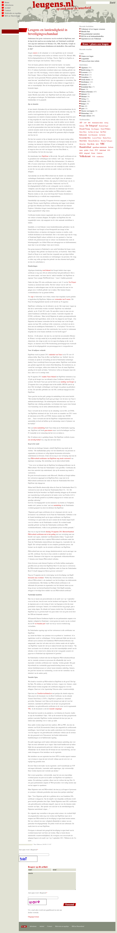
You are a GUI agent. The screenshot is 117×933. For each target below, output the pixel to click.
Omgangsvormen (33, 917)
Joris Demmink (93, 135)
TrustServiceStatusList (44, 693)
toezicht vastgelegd (55, 709)
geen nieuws (48, 430)
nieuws (35, 53)
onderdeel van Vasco (55, 354)
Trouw (93, 153)
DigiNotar (45, 156)
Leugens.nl (53, 4)
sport (82, 108)
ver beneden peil (40, 623)
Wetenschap (85, 113)
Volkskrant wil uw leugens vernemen (93, 29)
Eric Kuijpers (95, 129)
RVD (81, 153)
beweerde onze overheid (36, 578)
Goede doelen (85, 79)
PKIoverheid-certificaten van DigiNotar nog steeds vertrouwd (51, 458)
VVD (93, 157)
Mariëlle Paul (85, 31)
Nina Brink (90, 144)
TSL (29, 709)
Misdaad (83, 96)
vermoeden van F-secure (62, 299)
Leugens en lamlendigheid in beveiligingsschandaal (47, 32)
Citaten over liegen (87, 56)
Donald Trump (84, 129)
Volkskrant (84, 156)
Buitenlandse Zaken (97, 123)
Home (7, 2)
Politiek (83, 101)
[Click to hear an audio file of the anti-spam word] (48, 859)
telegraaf (87, 153)
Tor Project (72, 282)
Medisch (83, 94)
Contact (8, 10)
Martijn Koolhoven (93, 141)
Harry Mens (83, 132)
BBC (89, 123)
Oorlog (83, 99)
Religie (83, 104)
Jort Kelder (102, 135)
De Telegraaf (91, 125)
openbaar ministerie (100, 147)
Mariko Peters (107, 138)
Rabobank (103, 150)
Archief (7, 8)
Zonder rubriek (86, 116)
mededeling (57, 505)
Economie (84, 72)
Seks (82, 106)
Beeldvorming (85, 70)
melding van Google (67, 382)
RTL (109, 150)
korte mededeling (39, 428)
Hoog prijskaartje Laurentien (90, 34)
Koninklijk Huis (86, 87)
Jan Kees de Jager (93, 132)
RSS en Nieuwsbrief (12, 16)
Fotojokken (84, 77)
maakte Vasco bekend (49, 376)
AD (80, 122)
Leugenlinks (85, 58)
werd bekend (46, 270)
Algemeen (84, 67)
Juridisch (84, 84)
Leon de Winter (96, 138)
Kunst (83, 89)
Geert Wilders (105, 129)
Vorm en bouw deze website (90, 61)
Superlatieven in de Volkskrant (91, 39)
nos (97, 144)
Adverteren (9, 5)
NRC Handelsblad (92, 145)
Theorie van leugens (87, 111)
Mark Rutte (83, 141)
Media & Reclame (87, 92)
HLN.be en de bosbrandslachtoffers (92, 36)
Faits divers (85, 75)
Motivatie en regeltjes (13, 13)
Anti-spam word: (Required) (28, 850)
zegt (32, 296)
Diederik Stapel (103, 126)
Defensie (81, 126)
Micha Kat (82, 144)
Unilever (99, 153)
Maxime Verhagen (106, 141)
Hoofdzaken (85, 82)
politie (86, 150)
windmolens (100, 157)
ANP (85, 123)
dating (106, 123)
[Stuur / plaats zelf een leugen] (95, 46)
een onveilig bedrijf (34, 440)
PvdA (91, 150)
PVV (96, 150)
